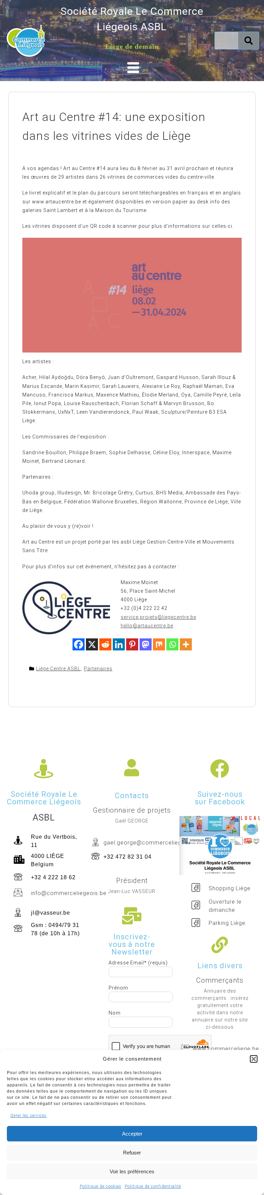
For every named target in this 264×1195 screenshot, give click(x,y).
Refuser (132, 1152)
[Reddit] (105, 644)
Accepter (132, 1134)
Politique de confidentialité (153, 1186)
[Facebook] (79, 644)
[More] (186, 644)
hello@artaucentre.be (147, 625)
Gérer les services (28, 1115)
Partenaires (98, 668)
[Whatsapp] (172, 644)
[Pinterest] (132, 644)
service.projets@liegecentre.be (158, 617)
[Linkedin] (119, 644)
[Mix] (159, 644)
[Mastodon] (146, 644)
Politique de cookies (100, 1186)
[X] (92, 644)
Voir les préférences (132, 1171)
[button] (253, 1059)
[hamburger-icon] (132, 68)
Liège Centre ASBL (58, 668)
